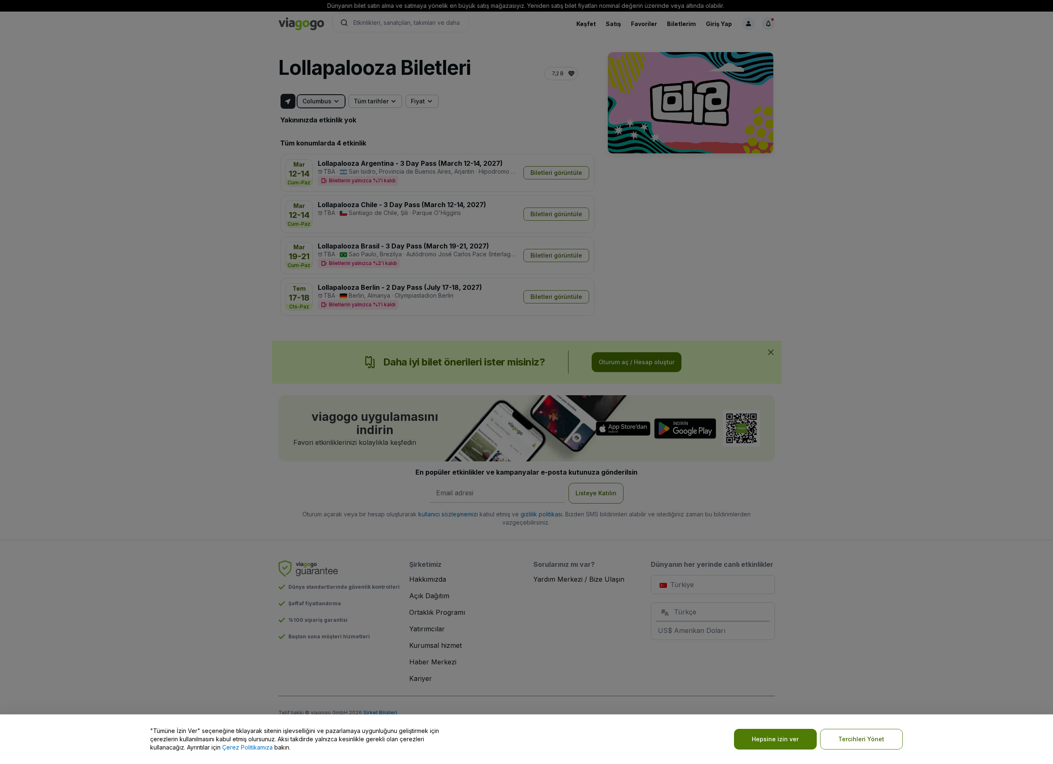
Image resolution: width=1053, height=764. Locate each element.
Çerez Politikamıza (247, 747)
